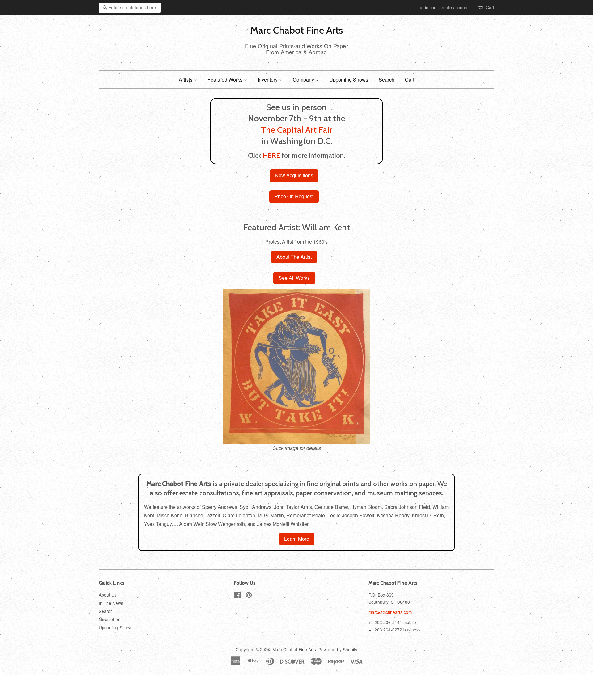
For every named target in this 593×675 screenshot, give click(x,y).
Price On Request (294, 196)
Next (481, 366)
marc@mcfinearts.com (390, 612)
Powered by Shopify (337, 649)
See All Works (294, 277)
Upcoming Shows (348, 79)
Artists (186, 79)
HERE (271, 155)
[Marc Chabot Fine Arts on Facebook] (237, 596)
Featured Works (226, 79)
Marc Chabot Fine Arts (296, 30)
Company (304, 79)
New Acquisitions (294, 175)
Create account (454, 7)
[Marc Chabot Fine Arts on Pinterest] (248, 596)
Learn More (296, 538)
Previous (112, 366)
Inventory (268, 79)
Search (386, 79)
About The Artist (294, 256)
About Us (108, 595)
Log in (422, 7)
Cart (490, 7)
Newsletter (109, 619)
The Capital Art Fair (296, 129)
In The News (111, 603)
